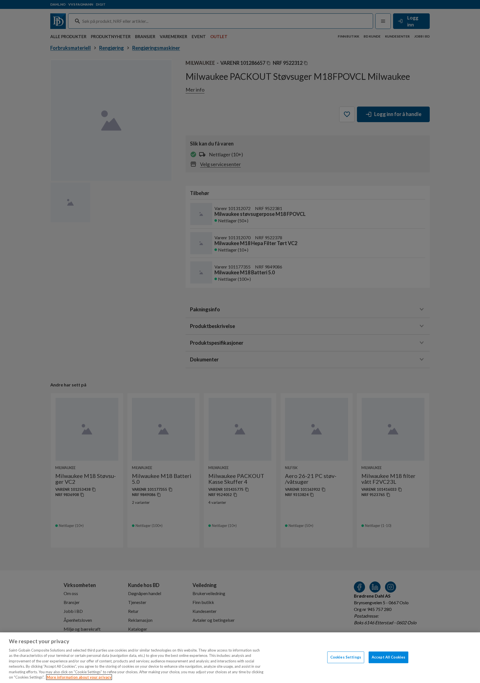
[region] (240, 657)
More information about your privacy (79, 677)
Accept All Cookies (388, 657)
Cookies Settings (345, 657)
